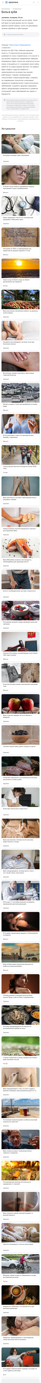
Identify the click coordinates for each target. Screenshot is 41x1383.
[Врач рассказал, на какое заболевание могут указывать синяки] (20, 491)
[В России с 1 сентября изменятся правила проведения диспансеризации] (20, 895)
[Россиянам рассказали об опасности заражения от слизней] (20, 1175)
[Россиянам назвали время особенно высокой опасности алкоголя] (20, 1113)
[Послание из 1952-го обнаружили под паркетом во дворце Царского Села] (20, 242)
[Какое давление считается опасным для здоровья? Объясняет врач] (20, 211)
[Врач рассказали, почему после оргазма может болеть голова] (20, 833)
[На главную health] (13, 2)
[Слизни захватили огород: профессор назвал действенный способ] (20, 1051)
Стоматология (17, 8)
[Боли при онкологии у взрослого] (20, 802)
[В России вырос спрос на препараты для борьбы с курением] (20, 428)
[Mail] (6, 2)
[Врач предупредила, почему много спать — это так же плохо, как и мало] (20, 864)
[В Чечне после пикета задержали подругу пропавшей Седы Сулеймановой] (20, 179)
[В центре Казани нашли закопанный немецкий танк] (20, 677)
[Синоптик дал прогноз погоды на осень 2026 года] (20, 459)
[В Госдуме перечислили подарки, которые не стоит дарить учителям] (20, 1362)
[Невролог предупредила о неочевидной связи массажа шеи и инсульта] (20, 1331)
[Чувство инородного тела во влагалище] (20, 1237)
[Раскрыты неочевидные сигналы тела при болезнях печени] (20, 335)
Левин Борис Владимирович (20, 45)
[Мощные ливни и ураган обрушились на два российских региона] (20, 1268)
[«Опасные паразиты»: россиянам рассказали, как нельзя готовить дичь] (20, 771)
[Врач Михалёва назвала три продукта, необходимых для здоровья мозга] (20, 553)
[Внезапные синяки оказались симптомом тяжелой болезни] (20, 366)
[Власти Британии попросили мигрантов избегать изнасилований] (20, 957)
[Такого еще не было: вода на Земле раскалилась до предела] (20, 273)
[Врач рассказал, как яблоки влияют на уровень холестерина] (20, 304)
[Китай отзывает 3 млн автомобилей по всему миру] (20, 397)
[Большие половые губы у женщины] (20, 148)
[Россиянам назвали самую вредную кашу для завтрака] (20, 615)
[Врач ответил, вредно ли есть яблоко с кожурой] (20, 708)
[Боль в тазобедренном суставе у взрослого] (20, 584)
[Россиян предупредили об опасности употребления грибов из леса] (20, 1019)
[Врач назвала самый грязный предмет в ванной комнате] (20, 1206)
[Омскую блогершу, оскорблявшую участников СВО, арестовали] (20, 646)
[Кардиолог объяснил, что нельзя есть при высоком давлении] (20, 1299)
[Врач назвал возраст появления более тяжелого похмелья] (20, 1144)
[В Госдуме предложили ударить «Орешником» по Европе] (20, 926)
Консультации (6, 8)
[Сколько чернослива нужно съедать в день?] (20, 739)
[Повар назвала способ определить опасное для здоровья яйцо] (20, 522)
